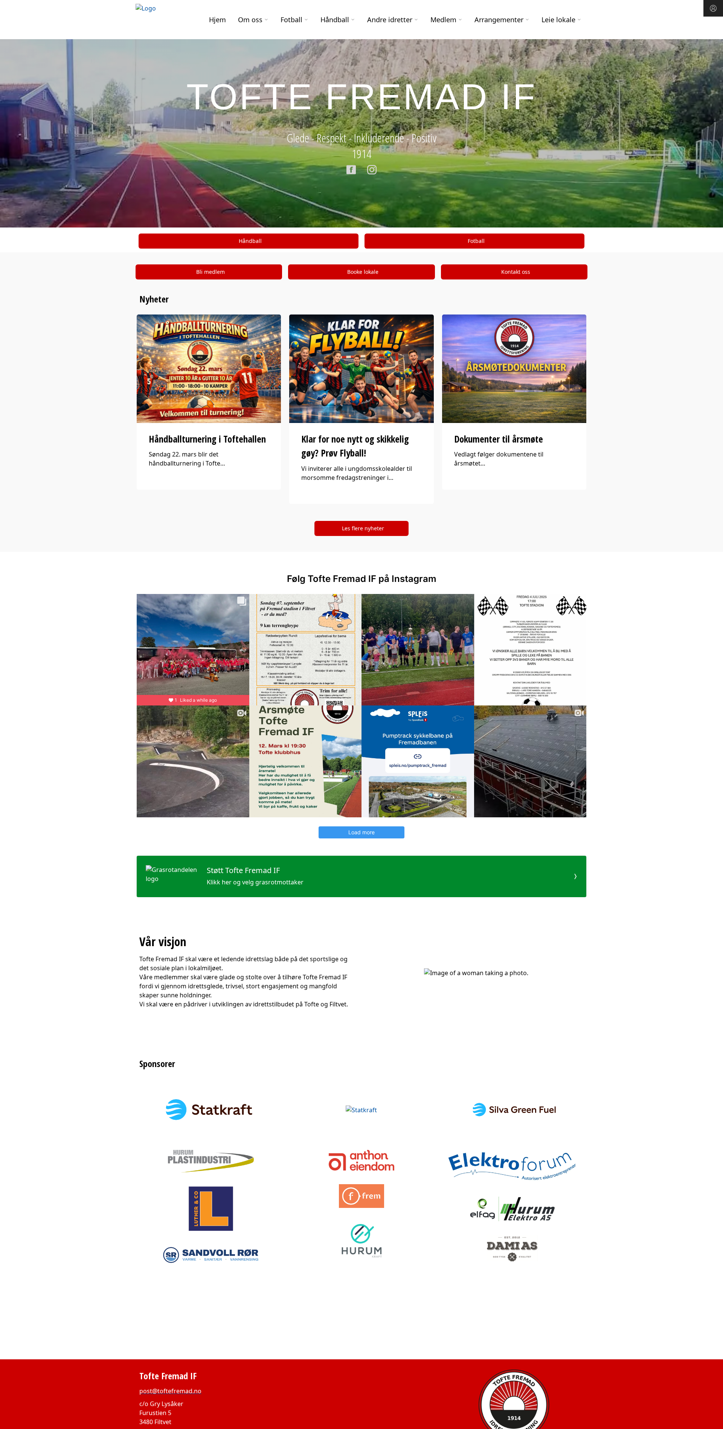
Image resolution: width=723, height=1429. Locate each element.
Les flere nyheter (363, 528)
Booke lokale (362, 271)
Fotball (476, 240)
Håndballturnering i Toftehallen (207, 438)
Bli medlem (210, 271)
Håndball (250, 240)
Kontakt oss (515, 271)
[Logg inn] (713, 8)
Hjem (217, 19)
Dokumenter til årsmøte (498, 438)
